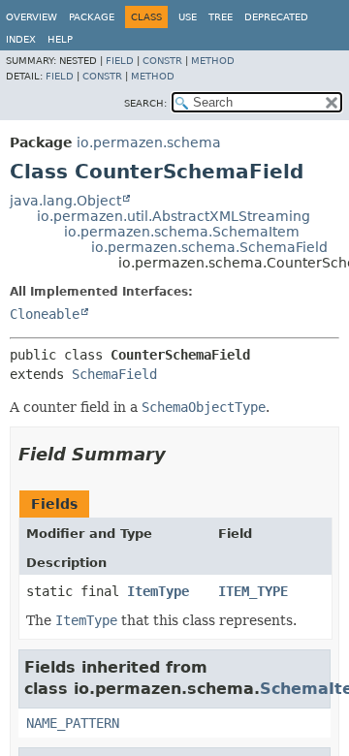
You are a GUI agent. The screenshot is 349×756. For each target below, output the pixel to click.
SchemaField (114, 374)
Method (213, 60)
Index (21, 39)
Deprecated (276, 17)
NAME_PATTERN (72, 723)
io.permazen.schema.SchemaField (209, 247)
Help (60, 39)
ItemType (158, 591)
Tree (220, 17)
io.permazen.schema (149, 142)
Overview (31, 17)
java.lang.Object (65, 200)
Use (187, 17)
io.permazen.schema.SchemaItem (182, 231)
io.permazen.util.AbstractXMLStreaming (173, 216)
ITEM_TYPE (253, 591)
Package (91, 17)
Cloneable (44, 314)
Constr (162, 60)
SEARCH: (145, 103)
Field (120, 60)
